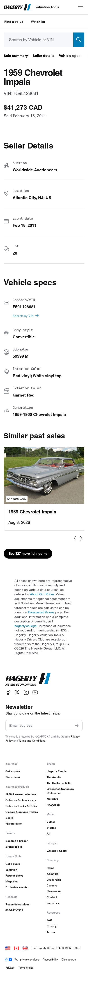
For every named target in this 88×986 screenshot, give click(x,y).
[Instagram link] (26, 692)
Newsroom (54, 891)
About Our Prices (42, 594)
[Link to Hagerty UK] (25, 948)
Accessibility (50, 959)
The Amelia (54, 777)
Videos (51, 821)
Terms (51, 931)
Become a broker (16, 840)
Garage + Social (57, 850)
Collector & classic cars (20, 800)
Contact (52, 897)
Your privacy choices (26, 959)
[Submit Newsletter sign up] (77, 725)
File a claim (12, 777)
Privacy (52, 926)
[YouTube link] (35, 692)
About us (52, 873)
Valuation (11, 869)
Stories (51, 827)
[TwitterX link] (17, 692)
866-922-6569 (14, 910)
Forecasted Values (41, 612)
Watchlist (38, 21)
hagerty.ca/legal (25, 626)
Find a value (13, 21)
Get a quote (12, 771)
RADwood (53, 804)
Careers (52, 885)
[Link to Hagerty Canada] (16, 948)
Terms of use (26, 967)
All (48, 833)
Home (50, 867)
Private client (13, 823)
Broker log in (13, 846)
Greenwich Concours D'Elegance (60, 790)
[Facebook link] (8, 692)
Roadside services (17, 904)
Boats (9, 817)
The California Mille (59, 783)
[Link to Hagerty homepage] (28, 679)
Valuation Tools (47, 7)
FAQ (49, 920)
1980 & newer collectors (21, 794)
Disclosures (68, 959)
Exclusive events (16, 887)
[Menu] (81, 7)
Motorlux (52, 798)
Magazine (11, 881)
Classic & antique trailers (21, 811)
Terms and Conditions (32, 740)
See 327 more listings (25, 553)
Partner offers (14, 875)
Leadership (54, 879)
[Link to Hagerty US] (7, 948)
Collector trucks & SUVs (21, 806)
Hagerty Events (57, 771)
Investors (53, 903)
